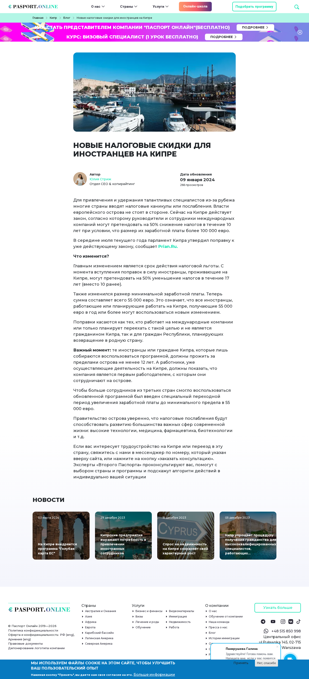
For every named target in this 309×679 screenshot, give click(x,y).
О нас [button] (95, 7)
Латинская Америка (99, 638)
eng (70, 634)
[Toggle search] (288, 7)
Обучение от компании (226, 616)
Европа (90, 627)
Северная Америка (98, 643)
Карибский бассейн (99, 632)
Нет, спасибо (266, 663)
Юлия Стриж (100, 179)
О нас (213, 611)
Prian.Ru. (168, 246)
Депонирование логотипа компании (36, 648)
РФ (62, 634)
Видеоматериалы (181, 611)
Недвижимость (179, 622)
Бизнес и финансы (149, 611)
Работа (174, 627)
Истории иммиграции (224, 638)
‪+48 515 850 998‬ (286, 631)
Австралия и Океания (100, 611)
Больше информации (154, 674)
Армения (15, 639)
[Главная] (34, 6)
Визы (139, 616)
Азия (88, 616)
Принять (240, 663)
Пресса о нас (218, 627)
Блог (212, 632)
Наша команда (219, 622)
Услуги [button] (158, 7)
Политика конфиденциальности (33, 630)
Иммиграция (178, 616)
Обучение (143, 627)
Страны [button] (126, 7)
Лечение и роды (147, 622)
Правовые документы (25, 643)
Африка (90, 622)
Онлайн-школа (195, 6)
